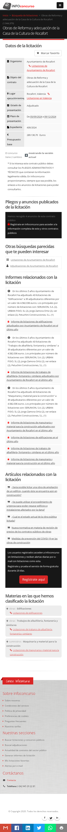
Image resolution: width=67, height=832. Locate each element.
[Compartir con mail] (5, 828)
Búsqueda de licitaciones (25, 15)
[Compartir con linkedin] (28, 828)
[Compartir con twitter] (39, 828)
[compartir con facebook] (17, 828)
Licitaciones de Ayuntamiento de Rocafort (33, 259)
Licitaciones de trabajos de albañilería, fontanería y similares (31, 631)
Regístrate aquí (33, 579)
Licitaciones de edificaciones (27, 612)
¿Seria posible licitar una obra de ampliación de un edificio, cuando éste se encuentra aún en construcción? (32, 491)
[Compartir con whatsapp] (50, 828)
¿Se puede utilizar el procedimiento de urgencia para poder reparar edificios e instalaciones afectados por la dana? (29, 505)
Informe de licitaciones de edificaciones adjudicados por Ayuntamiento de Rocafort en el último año (32, 325)
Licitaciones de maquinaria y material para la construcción (34, 652)
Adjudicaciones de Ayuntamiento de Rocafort (34, 265)
